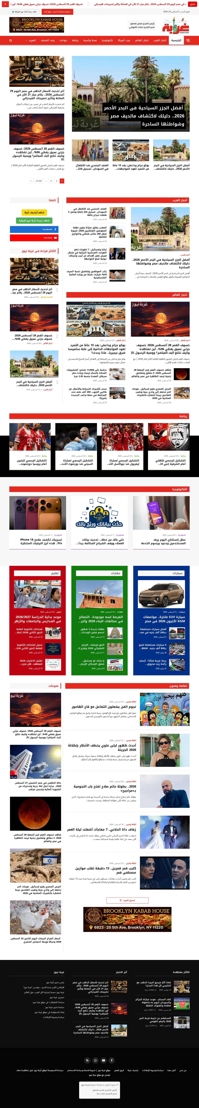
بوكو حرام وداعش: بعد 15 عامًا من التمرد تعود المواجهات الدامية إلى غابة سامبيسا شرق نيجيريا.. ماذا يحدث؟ (131, 167)
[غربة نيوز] (176, 25)
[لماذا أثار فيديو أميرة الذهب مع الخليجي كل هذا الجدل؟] (182, 987)
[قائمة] (188, 40)
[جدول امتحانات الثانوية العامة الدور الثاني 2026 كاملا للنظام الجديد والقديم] (53, 649)
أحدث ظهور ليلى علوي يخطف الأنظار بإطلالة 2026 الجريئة (102, 747)
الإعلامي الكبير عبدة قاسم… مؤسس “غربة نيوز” (43, 987)
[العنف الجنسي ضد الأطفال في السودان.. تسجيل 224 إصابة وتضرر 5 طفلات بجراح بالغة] (90, 150)
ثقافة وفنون (178, 686)
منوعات (53, 686)
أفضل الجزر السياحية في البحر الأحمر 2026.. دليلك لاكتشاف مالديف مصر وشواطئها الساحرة (144, 116)
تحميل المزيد (129, 900)
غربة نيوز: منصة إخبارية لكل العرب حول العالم (44, 992)
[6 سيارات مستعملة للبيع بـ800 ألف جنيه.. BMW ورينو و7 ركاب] (177, 649)
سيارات (182, 612)
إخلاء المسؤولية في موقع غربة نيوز (49, 1012)
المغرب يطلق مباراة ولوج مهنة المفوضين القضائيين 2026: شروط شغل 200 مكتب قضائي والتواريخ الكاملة (88, 232)
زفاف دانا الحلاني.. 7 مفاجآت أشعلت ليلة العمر (101, 829)
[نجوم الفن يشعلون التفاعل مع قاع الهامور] (165, 709)
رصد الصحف (48, 40)
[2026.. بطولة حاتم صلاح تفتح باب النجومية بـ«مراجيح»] (165, 791)
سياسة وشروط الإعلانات (53, 1017)
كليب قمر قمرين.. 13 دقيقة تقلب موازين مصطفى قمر (105, 870)
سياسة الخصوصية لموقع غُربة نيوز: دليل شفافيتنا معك (39, 1070)
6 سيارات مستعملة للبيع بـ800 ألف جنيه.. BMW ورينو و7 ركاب (152, 646)
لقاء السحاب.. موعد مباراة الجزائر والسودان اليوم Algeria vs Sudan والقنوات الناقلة (153, 1002)
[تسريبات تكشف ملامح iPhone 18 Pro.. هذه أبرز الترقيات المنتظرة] (37, 513)
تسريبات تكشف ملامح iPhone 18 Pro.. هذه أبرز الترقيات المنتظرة (41, 541)
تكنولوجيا (107, 40)
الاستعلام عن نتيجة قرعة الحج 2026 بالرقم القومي (155, 1020)
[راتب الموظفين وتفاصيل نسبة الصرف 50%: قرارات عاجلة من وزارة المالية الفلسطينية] (117, 276)
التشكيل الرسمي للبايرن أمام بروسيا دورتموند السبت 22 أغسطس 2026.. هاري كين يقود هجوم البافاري (31, 462)
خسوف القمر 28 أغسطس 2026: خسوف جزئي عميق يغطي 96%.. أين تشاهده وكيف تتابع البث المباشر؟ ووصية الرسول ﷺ (38, 154)
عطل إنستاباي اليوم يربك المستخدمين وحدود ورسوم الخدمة (163, 541)
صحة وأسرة (90, 40)
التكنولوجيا (179, 489)
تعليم (59, 612)
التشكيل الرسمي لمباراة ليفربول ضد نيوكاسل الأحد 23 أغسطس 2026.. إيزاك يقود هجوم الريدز (123, 462)
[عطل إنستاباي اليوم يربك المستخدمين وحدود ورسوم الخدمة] (161, 513)
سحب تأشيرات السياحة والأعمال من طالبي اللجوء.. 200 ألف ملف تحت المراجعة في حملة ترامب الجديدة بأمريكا (87, 393)
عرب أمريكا (124, 40)
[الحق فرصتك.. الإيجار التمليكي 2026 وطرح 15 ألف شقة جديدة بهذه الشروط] (115, 649)
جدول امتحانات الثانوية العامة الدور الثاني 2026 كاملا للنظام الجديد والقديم (28, 646)
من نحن (182, 1070)
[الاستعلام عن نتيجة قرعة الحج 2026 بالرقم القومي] (182, 1022)
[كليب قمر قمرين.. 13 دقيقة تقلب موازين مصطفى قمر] (165, 873)
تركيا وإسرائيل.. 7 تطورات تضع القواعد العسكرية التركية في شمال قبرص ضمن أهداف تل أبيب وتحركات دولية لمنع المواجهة (87, 254)
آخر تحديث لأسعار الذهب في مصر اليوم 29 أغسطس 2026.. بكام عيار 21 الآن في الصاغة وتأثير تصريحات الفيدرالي (37, 94)
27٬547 (39, 181)
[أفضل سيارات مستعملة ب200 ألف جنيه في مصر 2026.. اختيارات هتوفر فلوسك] (177, 633)
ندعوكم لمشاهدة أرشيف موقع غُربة (57, 12)
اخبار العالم (141, 40)
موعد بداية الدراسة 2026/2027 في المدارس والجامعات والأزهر (37, 619)
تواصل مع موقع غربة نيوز (99, 1075)
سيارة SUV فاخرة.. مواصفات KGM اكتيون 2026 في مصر (164, 619)
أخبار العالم (179, 295)
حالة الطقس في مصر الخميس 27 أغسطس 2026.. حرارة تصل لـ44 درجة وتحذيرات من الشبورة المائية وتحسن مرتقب (38, 786)
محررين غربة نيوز (57, 997)
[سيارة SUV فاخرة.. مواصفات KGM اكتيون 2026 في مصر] (161, 594)
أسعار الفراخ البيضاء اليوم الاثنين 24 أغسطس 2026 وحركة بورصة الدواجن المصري (36, 940)
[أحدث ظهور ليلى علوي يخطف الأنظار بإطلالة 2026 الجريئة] (165, 750)
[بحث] (11, 40)
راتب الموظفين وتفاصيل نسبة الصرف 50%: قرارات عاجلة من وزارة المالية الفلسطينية (86, 274)
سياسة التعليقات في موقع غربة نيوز (48, 1002)
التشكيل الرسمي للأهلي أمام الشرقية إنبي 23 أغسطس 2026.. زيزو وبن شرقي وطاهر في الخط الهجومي (170, 462)
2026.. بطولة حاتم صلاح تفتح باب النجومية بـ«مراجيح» (105, 788)
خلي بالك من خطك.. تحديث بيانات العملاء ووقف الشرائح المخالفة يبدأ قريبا (101, 541)
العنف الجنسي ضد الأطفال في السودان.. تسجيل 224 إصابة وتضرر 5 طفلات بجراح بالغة (92, 167)
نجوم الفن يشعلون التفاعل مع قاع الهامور (104, 707)
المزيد (32, 40)
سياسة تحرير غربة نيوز (54, 1007)
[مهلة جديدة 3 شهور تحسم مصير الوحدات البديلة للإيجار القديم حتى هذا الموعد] (115, 633)
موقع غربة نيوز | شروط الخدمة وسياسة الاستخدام (88, 1070)
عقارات (120, 612)
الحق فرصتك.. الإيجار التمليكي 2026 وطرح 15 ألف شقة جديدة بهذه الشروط (90, 646)
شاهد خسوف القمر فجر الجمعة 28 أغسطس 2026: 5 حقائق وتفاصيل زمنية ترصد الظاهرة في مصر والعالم (151, 373)
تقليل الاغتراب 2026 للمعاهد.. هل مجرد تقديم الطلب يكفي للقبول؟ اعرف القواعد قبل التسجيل (29, 662)
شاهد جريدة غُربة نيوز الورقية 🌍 (24, 12)
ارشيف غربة (133, 1070)
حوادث (63, 40)
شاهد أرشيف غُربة (34, 212)
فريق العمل (119, 1070)
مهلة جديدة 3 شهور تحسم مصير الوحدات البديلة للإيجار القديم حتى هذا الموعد (92, 631)
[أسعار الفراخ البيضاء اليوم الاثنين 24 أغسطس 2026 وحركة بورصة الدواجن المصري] (35, 917)
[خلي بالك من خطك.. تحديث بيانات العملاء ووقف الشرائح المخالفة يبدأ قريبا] (99, 513)
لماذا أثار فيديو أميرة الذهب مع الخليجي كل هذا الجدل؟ (154, 984)
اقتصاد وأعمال (46, 297)
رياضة (75, 40)
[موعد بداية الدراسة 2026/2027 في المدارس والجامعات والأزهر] (37, 594)
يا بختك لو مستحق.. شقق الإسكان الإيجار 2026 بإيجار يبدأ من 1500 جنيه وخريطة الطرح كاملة (90, 662)
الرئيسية (176, 40)
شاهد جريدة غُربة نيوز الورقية (34, 220)
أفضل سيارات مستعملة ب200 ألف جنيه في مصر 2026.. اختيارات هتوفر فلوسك (152, 631)
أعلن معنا (171, 1070)
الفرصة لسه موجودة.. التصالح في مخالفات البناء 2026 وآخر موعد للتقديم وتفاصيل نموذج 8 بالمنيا (100, 619)
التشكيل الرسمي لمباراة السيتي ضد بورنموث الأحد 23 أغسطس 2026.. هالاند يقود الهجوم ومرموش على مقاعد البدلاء (76, 462)
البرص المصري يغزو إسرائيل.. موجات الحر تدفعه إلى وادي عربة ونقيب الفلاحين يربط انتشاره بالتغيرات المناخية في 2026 (151, 393)
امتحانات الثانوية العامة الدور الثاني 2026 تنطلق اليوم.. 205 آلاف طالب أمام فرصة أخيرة (28, 631)
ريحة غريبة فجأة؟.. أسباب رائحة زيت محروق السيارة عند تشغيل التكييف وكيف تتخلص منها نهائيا (152, 662)
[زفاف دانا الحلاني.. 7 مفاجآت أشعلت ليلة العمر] (165, 832)
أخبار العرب (160, 40)
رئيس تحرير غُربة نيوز (55, 982)
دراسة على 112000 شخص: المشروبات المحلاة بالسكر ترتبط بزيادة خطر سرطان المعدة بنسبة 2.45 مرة (86, 373)
